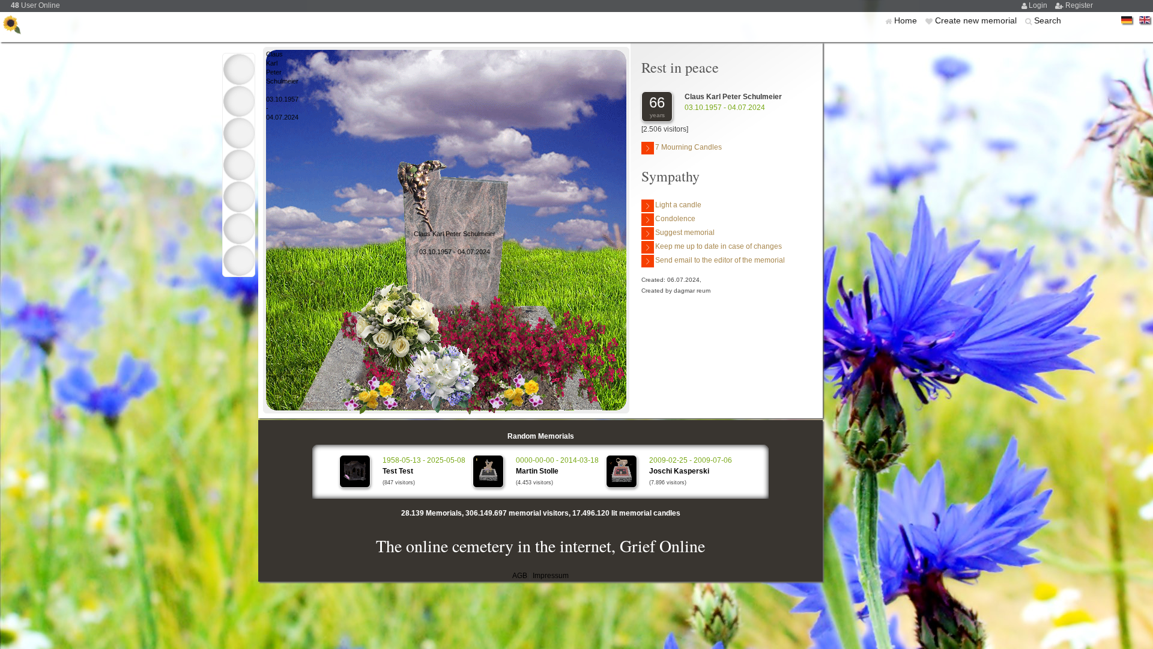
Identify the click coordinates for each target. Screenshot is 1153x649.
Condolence (675, 219)
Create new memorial (977, 20)
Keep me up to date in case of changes (718, 246)
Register (1079, 5)
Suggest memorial (685, 232)
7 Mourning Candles (688, 147)
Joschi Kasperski (679, 471)
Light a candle (678, 205)
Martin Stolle (537, 471)
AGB (519, 575)
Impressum (551, 575)
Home (906, 20)
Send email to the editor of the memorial (720, 260)
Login (1039, 5)
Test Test (398, 471)
